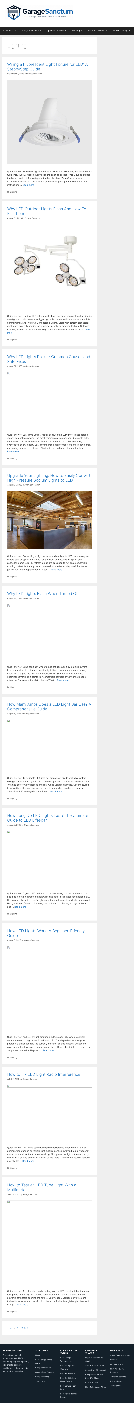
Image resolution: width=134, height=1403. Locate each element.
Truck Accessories (96, 30)
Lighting (13, 192)
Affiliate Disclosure (118, 1377)
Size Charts (8, 30)
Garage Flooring (42, 1377)
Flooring (76, 30)
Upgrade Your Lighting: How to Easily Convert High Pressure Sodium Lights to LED (48, 477)
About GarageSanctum (120, 1355)
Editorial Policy (116, 1364)
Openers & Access (55, 30)
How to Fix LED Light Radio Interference (43, 1074)
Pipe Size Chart (92, 1382)
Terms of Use (116, 1386)
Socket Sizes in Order (94, 1365)
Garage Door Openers (44, 1372)
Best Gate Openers (68, 1373)
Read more (28, 185)
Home (37, 1355)
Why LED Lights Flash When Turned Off (43, 593)
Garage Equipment (30, 30)
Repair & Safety (120, 30)
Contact (113, 1360)
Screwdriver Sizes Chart (95, 1370)
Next (24, 1327)
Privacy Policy (116, 1381)
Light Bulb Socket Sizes (95, 1387)
